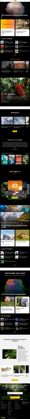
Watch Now (15, 149)
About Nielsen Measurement (4, 407)
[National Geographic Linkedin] (26, 402)
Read (18, 34)
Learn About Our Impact (10, 410)
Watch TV (9, 409)
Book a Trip (9, 404)
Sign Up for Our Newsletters (18, 407)
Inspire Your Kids (9, 406)
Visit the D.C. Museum (10, 408)
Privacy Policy (2, 403)
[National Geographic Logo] (3, 418)
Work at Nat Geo (17, 406)
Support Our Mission (10, 411)
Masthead (9, 412)
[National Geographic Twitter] (24, 402)
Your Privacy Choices (3, 408)
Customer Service (17, 403)
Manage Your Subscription (17, 405)
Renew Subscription (17, 404)
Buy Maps (9, 405)
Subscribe (6, 275)
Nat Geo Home (9, 402)
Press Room (9, 413)
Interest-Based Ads (3, 406)
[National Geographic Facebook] (23, 402)
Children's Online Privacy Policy (4, 405)
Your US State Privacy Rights (4, 404)
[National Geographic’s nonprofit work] (15, 354)
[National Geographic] (15, 0)
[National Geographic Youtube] (25, 402)
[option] (7, 66)
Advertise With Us (10, 414)
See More (15, 54)
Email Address (9, 391)
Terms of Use (2, 402)
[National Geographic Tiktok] (27, 402)
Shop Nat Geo (9, 407)
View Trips (18, 243)
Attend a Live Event (10, 403)
